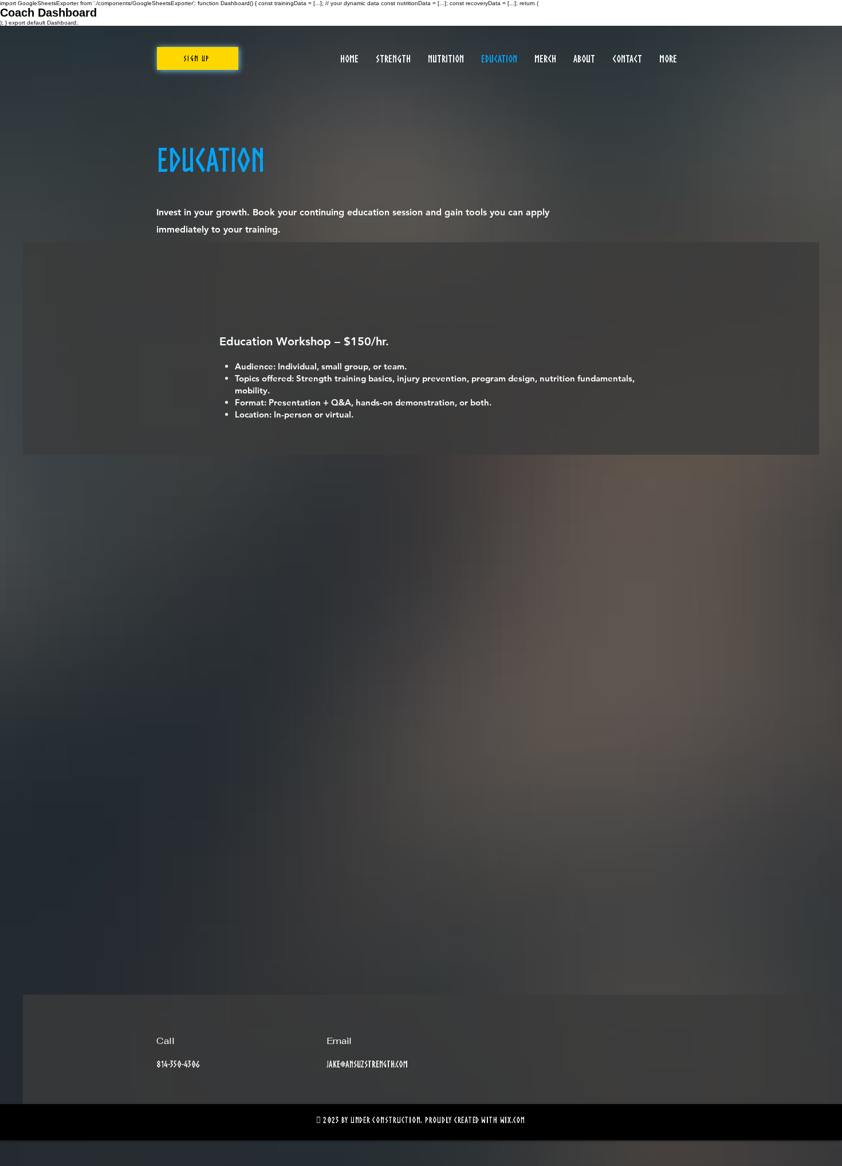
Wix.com (512, 1120)
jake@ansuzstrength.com (367, 1064)
